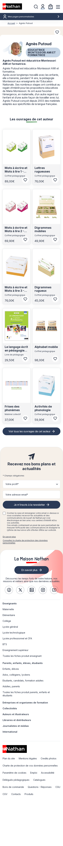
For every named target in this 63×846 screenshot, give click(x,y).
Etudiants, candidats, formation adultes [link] (23, 680)
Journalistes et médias (16, 726)
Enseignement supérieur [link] (15, 650)
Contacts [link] (16, 794)
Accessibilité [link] (47, 772)
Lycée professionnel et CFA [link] (17, 638)
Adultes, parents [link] (11, 686)
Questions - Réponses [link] (40, 787)
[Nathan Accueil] (12, 6)
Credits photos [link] (48, 758)
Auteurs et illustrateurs (16, 714)
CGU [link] (57, 787)
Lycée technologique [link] (14, 632)
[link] (9, 590)
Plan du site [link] (9, 758)
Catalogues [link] (39, 779)
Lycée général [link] (10, 626)
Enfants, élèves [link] (11, 669)
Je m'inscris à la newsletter (29, 504)
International (10, 731)
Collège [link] (7, 621)
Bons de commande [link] (13, 787)
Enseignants (10, 603)
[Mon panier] (50, 6)
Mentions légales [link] (28, 758)
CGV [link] (5, 794)
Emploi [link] (33, 772)
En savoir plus (9, 536)
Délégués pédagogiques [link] (16, 779)
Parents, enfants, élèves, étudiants (23, 663)
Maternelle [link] (8, 609)
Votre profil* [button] (12, 484)
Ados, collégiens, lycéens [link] (16, 674)
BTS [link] (5, 644)
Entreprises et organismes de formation (25, 702)
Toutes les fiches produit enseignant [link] (22, 656)
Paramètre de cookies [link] (14, 772)
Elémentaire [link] (9, 615)
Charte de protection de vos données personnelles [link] (30, 765)
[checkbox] (4, 513)
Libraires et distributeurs (17, 720)
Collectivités (10, 708)
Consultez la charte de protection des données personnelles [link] (25, 541)
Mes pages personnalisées (21, 16)
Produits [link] (29, 794)
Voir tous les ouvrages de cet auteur (29, 431)
